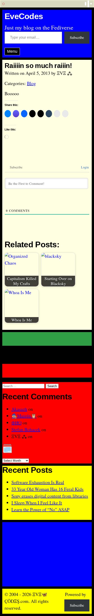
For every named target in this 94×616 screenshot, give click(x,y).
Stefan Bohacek (25, 429)
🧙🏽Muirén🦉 (24, 416)
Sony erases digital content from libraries (49, 496)
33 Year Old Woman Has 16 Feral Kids (47, 489)
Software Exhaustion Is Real (37, 482)
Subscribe (77, 37)
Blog (31, 83)
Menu (12, 51)
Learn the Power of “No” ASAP (40, 509)
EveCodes (24, 16)
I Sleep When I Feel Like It (36, 503)
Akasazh (19, 409)
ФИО (16, 423)
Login (84, 167)
